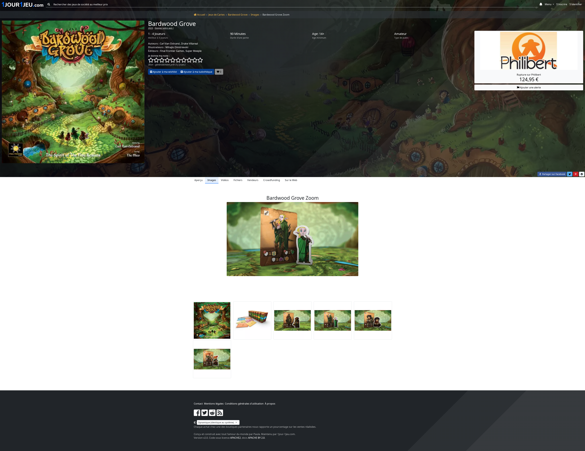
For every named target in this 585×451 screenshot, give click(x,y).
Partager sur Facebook (553, 174)
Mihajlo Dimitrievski (176, 47)
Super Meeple (194, 51)
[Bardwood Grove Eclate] (252, 320)
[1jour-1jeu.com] (22, 4)
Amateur (400, 34)
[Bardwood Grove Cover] (212, 320)
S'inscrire (561, 4)
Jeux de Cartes (216, 14)
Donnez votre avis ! (164, 28)
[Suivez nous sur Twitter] (204, 414)
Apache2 (235, 437)
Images (255, 14)
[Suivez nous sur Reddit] (212, 414)
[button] (541, 4)
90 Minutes (238, 34)
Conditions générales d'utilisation (244, 403)
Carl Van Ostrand (170, 43)
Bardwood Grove (238, 14)
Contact (198, 403)
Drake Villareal (189, 43)
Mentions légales (214, 403)
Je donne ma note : (159, 55)
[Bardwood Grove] (73, 92)
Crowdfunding (271, 180)
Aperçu (198, 180)
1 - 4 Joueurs (156, 34)
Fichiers (238, 180)
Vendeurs (252, 180)
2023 (150, 28)
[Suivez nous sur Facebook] (197, 414)
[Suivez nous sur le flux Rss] (220, 414)
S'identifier (575, 4)
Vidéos (225, 180)
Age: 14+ (318, 34)
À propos (270, 403)
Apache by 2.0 (256, 437)
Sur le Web (291, 180)
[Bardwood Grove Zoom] (292, 320)
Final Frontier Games (172, 51)
